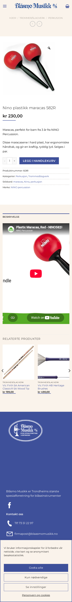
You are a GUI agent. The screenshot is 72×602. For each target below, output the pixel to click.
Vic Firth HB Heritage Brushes (51, 387)
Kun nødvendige (36, 577)
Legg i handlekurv (39, 161)
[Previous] (3, 377)
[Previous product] (39, 24)
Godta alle (36, 567)
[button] (5, 6)
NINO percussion (20, 187)
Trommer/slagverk (32, 18)
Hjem (12, 18)
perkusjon (36, 181)
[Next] (69, 377)
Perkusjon (55, 18)
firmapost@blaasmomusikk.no (35, 533)
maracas (18, 181)
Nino (27, 181)
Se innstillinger (36, 587)
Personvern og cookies (36, 595)
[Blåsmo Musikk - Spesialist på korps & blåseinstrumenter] (36, 6)
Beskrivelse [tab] (11, 217)
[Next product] (32, 24)
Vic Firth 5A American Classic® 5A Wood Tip (16, 387)
